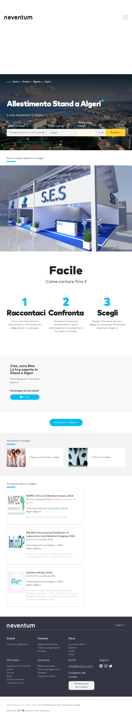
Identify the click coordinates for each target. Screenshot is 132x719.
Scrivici (10, 673)
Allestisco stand (46, 666)
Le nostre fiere (77, 644)
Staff (10, 669)
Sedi (9, 676)
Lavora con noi (15, 683)
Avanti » (115, 132)
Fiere (72, 638)
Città (71, 651)
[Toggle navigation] (125, 17)
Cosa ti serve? (17, 126)
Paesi (71, 654)
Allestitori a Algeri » (66, 422)
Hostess (43, 638)
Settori (72, 648)
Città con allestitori (17, 644)
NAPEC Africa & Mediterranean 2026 (49, 496)
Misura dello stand (84, 124)
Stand (11, 638)
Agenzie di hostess (48, 644)
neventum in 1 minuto (18, 666)
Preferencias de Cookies (81, 685)
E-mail (26, 397)
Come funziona (15, 679)
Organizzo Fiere (46, 676)
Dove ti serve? (56, 126)
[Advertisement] (66, 48)
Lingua (119, 625)
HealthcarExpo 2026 (39, 572)
